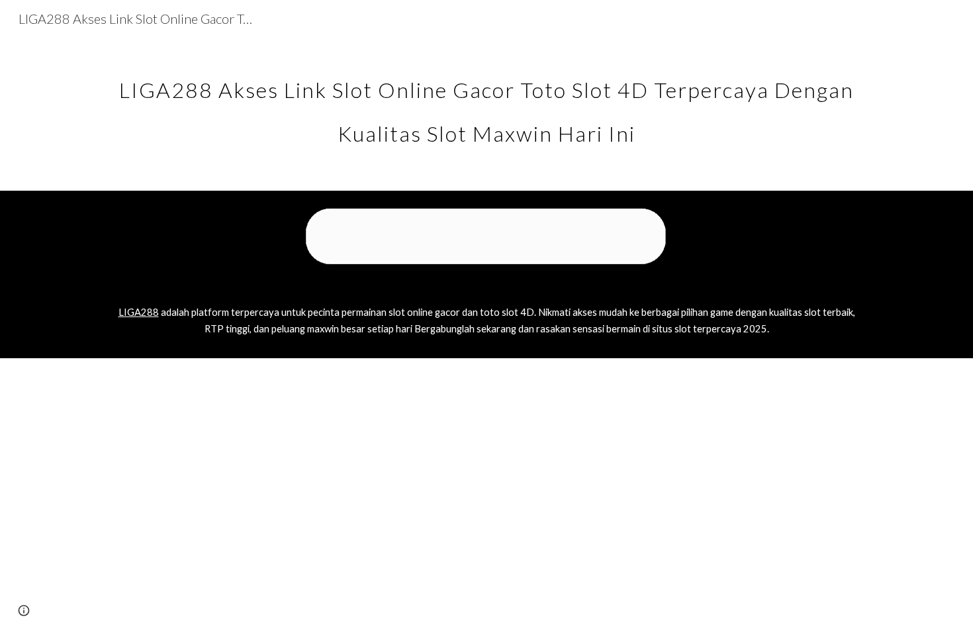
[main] (486, 105)
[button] (24, 610)
